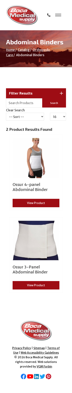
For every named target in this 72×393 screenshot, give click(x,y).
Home (10, 50)
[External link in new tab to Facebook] (23, 377)
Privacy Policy (21, 348)
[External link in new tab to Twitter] (42, 377)
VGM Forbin (44, 366)
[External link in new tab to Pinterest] (48, 377)
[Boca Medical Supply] (22, 15)
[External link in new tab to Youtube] (30, 377)
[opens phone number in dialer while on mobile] (48, 15)
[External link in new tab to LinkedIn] (36, 377)
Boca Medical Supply (39, 357)
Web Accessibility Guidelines (40, 352)
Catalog (24, 50)
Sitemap (39, 348)
